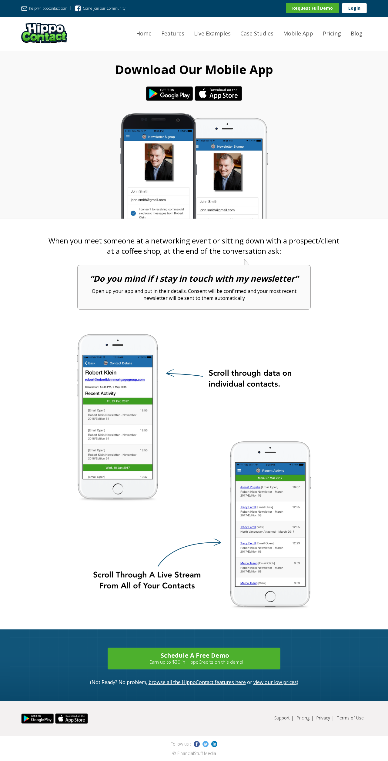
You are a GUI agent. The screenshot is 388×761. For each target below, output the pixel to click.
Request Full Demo (312, 8)
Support (282, 718)
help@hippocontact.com (47, 8)
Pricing (332, 33)
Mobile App (298, 33)
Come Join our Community (103, 8)
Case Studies (256, 33)
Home (144, 33)
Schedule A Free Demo (196, 658)
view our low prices (275, 682)
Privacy (323, 718)
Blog (357, 33)
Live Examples (212, 33)
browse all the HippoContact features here (197, 682)
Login (354, 8)
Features (172, 33)
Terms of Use (350, 718)
